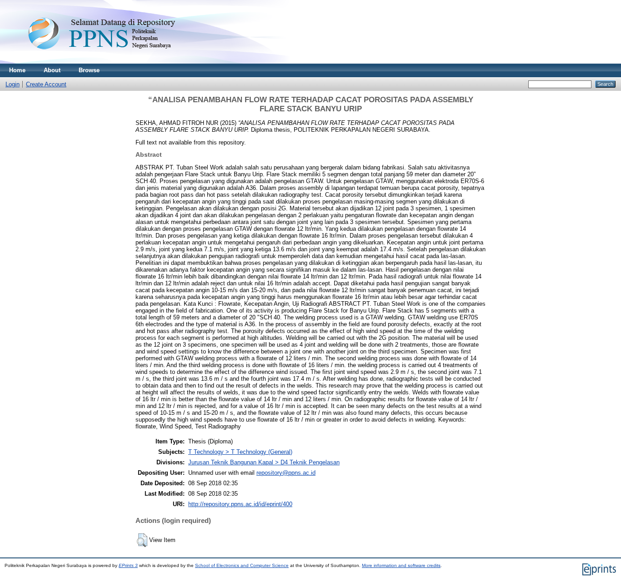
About (52, 70)
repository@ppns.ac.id (286, 472)
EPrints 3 (128, 565)
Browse (89, 70)
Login (12, 84)
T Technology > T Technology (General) (240, 451)
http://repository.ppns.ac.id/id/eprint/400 (240, 504)
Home (17, 70)
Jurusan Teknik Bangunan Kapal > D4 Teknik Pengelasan (264, 462)
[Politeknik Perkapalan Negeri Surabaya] (120, 61)
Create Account (46, 84)
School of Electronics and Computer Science (242, 565)
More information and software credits (401, 565)
